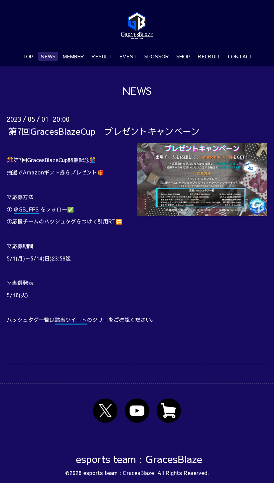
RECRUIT (209, 56)
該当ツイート (71, 319)
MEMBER (73, 56)
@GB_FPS (26, 209)
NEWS (48, 56)
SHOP (183, 56)
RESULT (102, 56)
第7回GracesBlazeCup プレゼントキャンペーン (104, 131)
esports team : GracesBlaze (139, 459)
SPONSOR (156, 56)
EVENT (128, 56)
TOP (27, 56)
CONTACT (240, 56)
